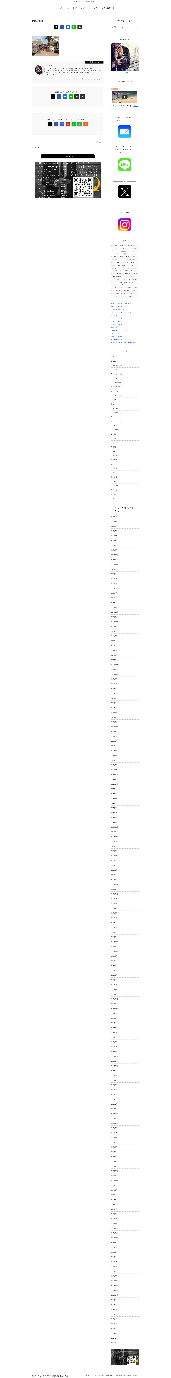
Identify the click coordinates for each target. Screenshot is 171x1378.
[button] (79, 27)
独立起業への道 (116, 339)
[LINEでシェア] (74, 27)
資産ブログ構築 (116, 336)
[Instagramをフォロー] (88, 79)
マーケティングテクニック (121, 315)
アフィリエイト (116, 324)
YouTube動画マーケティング (122, 312)
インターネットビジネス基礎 (122, 303)
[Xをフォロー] (83, 79)
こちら (60, 74)
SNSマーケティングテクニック (122, 306)
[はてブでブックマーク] (68, 27)
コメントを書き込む (68, 156)
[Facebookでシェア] (62, 27)
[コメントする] (82, 96)
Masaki (49, 65)
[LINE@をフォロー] (94, 79)
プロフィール (124, 73)
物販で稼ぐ (115, 327)
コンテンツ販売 (116, 321)
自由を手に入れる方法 (119, 330)
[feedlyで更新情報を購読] (97, 79)
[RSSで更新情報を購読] (100, 79)
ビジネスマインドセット (120, 309)
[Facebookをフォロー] (86, 79)
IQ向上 (113, 333)
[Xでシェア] (56, 27)
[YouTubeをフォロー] (91, 79)
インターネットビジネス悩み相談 (123, 342)
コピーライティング (118, 318)
